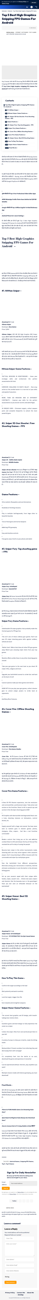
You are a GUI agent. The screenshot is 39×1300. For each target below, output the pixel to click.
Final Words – (13, 148)
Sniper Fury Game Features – (17, 128)
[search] (24, 7)
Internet (18, 32)
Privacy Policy (22, 1)
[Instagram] (34, 1208)
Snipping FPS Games (26, 1161)
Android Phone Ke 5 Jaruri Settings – (13, 216)
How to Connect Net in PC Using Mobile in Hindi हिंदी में (18, 1126)
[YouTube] (32, 1208)
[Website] (28, 1208)
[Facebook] (30, 1208)
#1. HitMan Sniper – (13, 110)
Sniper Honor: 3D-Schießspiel (11, 933)
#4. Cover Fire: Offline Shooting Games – (20, 131)
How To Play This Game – (16, 141)
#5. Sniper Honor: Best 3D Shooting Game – (21, 138)
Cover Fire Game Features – (17, 135)
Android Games (15, 1161)
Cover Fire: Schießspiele (9, 746)
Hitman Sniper (6, 324)
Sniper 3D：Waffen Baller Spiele (12, 460)
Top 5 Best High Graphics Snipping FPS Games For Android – (19, 106)
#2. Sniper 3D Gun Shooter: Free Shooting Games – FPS (19, 117)
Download (5, 322)
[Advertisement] (19, 72)
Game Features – (13, 122)
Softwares (24, 32)
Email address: (4, 1183)
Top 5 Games (32, 32)
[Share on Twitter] (6, 27)
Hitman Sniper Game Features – (18, 113)
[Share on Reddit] (11, 27)
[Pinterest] (36, 1208)
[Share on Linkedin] (9, 27)
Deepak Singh (10, 32)
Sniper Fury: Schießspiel (9, 586)
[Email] (27, 1200)
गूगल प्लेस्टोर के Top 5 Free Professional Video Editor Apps (19, 193)
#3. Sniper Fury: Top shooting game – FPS (20, 125)
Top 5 (3, 1164)
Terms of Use (5, 3)
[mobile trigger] (35, 7)
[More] (17, 27)
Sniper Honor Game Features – (18, 144)
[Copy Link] (14, 27)
